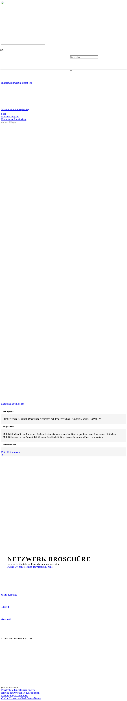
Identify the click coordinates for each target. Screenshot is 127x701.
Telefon (5, 606)
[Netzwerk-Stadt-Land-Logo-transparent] (35, 73)
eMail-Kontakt (9, 594)
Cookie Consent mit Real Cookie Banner (21, 698)
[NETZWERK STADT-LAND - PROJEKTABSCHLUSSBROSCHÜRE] (18, 554)
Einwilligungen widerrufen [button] (14, 695)
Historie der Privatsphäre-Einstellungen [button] (20, 692)
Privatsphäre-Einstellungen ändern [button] (18, 690)
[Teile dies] (2, 455)
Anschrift (6, 619)
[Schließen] (71, 70)
